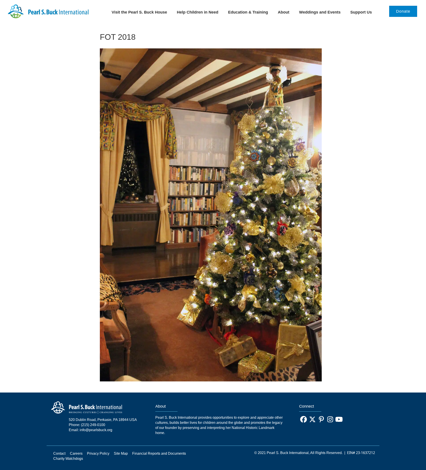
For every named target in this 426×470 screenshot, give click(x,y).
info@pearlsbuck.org (96, 430)
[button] (303, 419)
